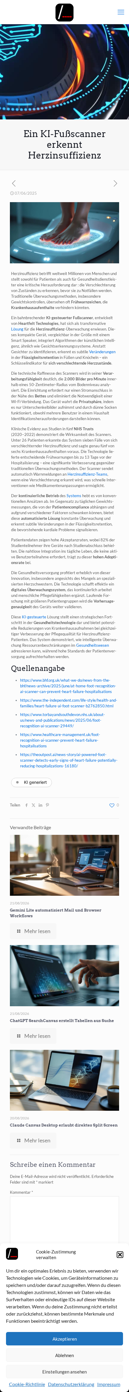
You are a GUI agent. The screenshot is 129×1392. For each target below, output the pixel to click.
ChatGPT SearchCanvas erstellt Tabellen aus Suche (62, 1020)
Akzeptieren (64, 1339)
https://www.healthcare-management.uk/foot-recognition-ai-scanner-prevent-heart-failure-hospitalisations (60, 740)
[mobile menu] (121, 12)
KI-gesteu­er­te (34, 616)
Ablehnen (64, 1355)
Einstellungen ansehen (64, 1371)
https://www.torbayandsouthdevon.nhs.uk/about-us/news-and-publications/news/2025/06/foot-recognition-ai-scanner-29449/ (62, 720)
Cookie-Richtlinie (27, 1384)
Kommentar (21, 1192)
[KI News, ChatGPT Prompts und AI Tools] (64, 12)
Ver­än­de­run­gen (102, 351)
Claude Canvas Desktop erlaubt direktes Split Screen (64, 1125)
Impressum (108, 1384)
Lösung (17, 329)
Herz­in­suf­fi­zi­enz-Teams (87, 474)
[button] (120, 1255)
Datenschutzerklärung (71, 1384)
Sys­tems (74, 495)
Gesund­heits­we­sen (92, 645)
